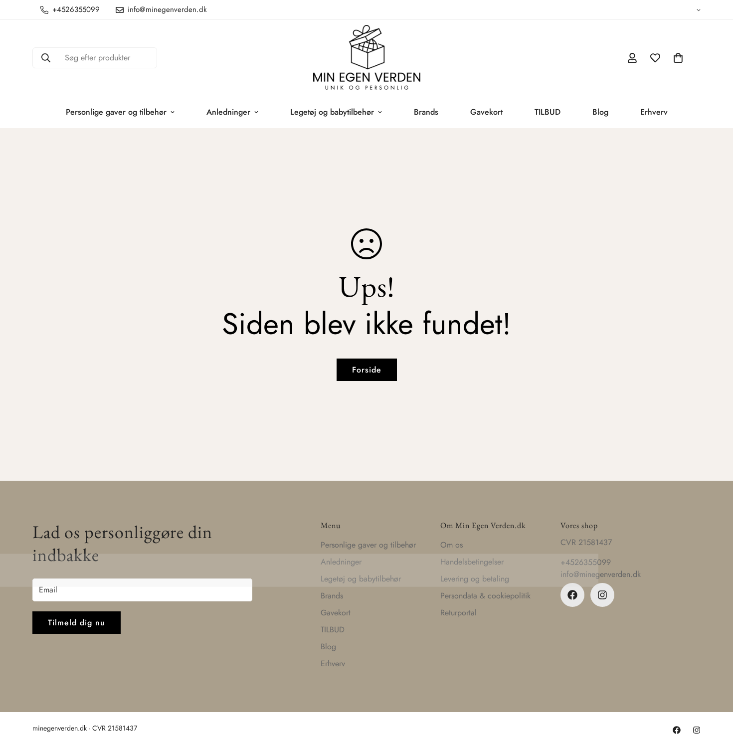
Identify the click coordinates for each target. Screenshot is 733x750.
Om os (451, 545)
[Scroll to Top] (713, 695)
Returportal (458, 612)
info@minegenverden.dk (600, 574)
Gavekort (486, 112)
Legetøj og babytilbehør (332, 112)
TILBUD (547, 112)
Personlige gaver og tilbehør (116, 112)
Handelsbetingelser (472, 561)
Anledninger (228, 112)
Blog (600, 112)
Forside (366, 369)
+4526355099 (585, 562)
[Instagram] (602, 595)
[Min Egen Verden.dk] (366, 58)
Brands (426, 112)
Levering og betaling (474, 578)
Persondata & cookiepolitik (485, 595)
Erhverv (654, 112)
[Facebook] (572, 595)
